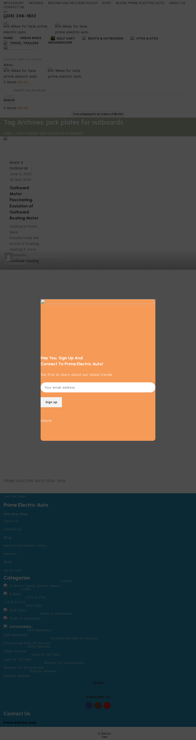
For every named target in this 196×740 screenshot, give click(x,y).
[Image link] (98, 324)
